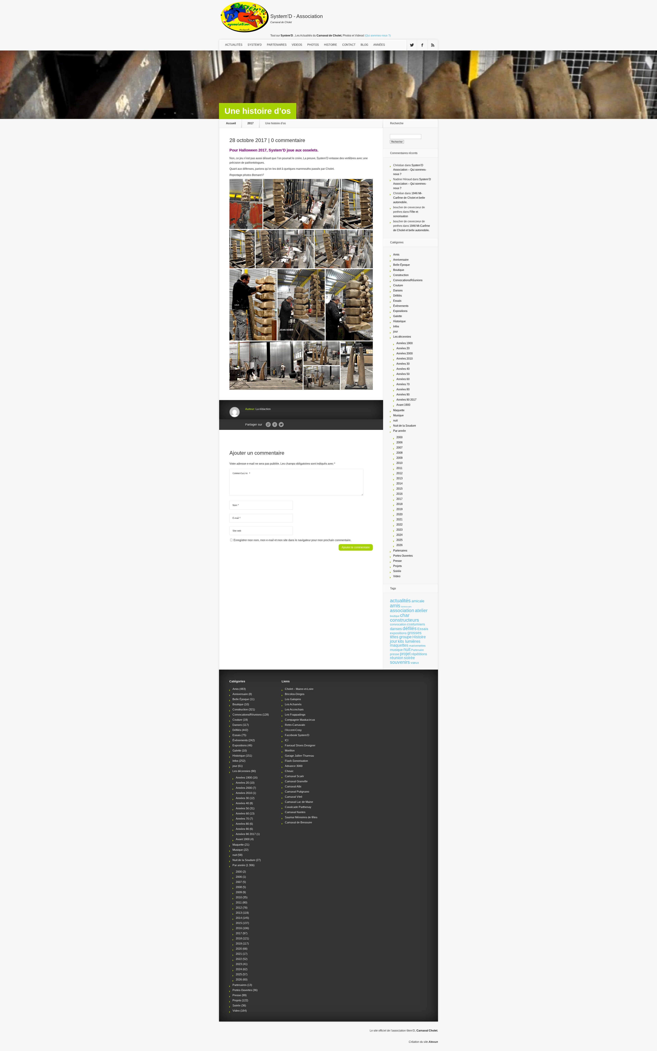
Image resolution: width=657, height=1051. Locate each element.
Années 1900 (404, 343)
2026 (399, 545)
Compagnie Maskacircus (300, 719)
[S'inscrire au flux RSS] (433, 45)
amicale (417, 601)
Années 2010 (404, 358)
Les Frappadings (295, 714)
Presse (397, 560)
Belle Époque (401, 264)
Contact (349, 44)
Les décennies (402, 336)
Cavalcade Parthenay (298, 807)
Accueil (231, 123)
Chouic (289, 771)
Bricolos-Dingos (294, 694)
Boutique (398, 269)
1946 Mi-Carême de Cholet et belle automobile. (409, 198)
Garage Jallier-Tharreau (299, 755)
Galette (397, 316)
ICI (286, 740)
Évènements (400, 305)
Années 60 (403, 379)
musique (396, 650)
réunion (396, 658)
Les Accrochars (294, 709)
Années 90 (403, 394)
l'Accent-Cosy (293, 730)
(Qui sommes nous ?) (378, 35)
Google (268, 424)
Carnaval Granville (296, 781)
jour (395, 331)
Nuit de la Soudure (404, 425)
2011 (399, 468)
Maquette (398, 410)
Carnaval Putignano (297, 791)
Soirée (397, 571)
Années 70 (403, 384)
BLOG (364, 44)
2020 (399, 514)
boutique (394, 615)
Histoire (419, 637)
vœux (415, 662)
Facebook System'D (297, 735)
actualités (400, 600)
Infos (396, 326)
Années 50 (403, 374)
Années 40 (403, 368)
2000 (399, 437)
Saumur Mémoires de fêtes (301, 817)
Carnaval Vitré (293, 796)
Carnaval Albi (293, 786)
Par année (399, 430)
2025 (399, 540)
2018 (399, 504)
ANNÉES (379, 44)
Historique (399, 321)
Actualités (233, 44)
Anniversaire (401, 259)
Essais (397, 300)
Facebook (274, 424)
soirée (409, 658)
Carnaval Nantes (295, 812)
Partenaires (400, 550)
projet (405, 653)
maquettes (399, 645)
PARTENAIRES (277, 44)
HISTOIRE (330, 44)
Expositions (400, 311)
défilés (410, 628)
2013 (399, 478)
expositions (398, 633)
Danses (398, 290)
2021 (399, 519)
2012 (399, 473)
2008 (399, 452)
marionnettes (417, 645)
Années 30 (403, 363)
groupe (405, 637)
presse (394, 654)
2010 (399, 463)
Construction (401, 275)
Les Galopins (293, 699)
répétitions (419, 654)
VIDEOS (297, 44)
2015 (399, 488)
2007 (399, 447)
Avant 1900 (403, 404)
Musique (398, 415)
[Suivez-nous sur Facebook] (422, 45)
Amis (396, 254)
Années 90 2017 (406, 399)
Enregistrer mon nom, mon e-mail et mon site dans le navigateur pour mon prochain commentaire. (292, 540)
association (402, 610)
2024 (399, 534)
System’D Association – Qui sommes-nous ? (409, 170)
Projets (397, 566)
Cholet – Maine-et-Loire (299, 689)
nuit (395, 420)
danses (396, 629)
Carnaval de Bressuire (298, 822)
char (404, 615)
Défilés (397, 295)
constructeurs (404, 620)
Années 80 (403, 389)
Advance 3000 (293, 766)
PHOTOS (313, 44)
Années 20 (403, 348)
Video (396, 576)
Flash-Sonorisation (296, 760)
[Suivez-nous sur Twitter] (412, 45)
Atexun (433, 1041)
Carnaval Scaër (294, 776)
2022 (399, 524)
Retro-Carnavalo (295, 724)
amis (395, 605)
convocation (398, 624)
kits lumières (409, 641)
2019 (399, 509)
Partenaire (417, 650)
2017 (250, 123)
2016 (399, 493)
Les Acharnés (293, 704)
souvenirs (400, 662)
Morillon (290, 750)
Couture (398, 285)
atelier (421, 610)
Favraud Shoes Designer (300, 745)
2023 (399, 529)
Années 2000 (404, 353)
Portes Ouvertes (403, 555)
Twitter (281, 424)
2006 (399, 442)
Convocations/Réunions (407, 280)
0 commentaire (288, 140)
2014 (399, 483)
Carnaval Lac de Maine (299, 801)
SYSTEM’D (255, 44)
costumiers (416, 624)
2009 (399, 457)
